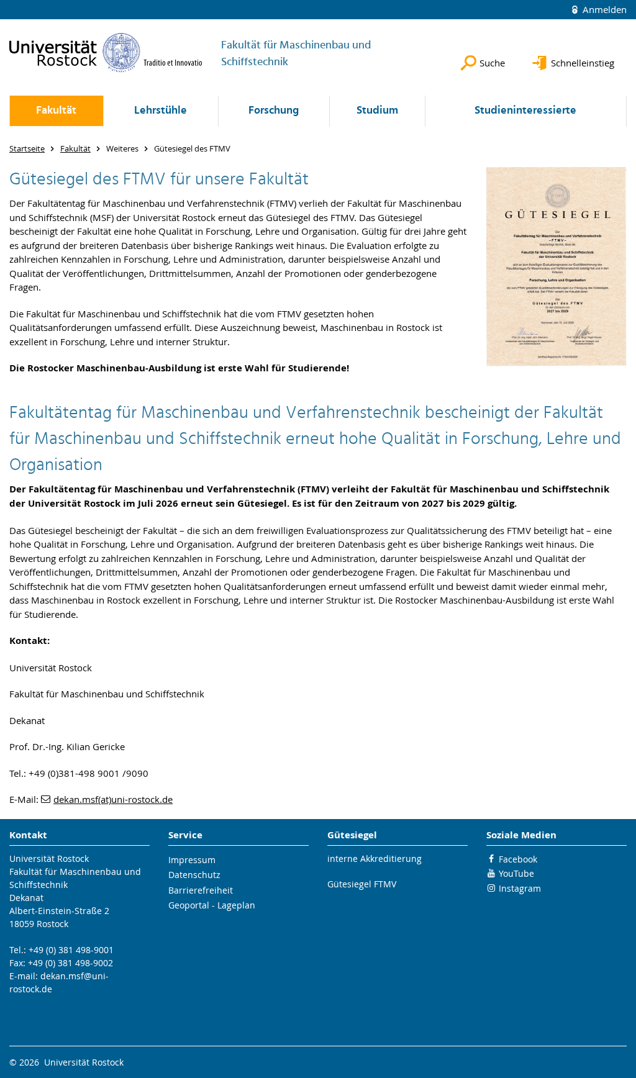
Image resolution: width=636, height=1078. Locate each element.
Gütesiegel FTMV (361, 884)
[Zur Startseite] (105, 52)
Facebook (518, 859)
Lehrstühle (160, 111)
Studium (377, 111)
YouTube (516, 873)
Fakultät (56, 111)
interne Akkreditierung (374, 858)
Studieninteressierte (525, 111)
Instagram (520, 888)
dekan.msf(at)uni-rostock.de (113, 799)
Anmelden (603, 9)
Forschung (273, 111)
